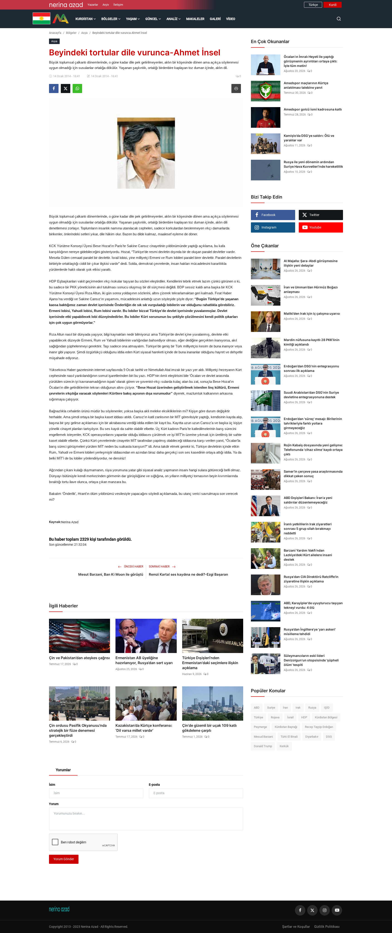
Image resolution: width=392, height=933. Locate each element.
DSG (329, 736)
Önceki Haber (133, 566)
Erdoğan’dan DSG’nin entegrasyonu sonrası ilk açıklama (311, 368)
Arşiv (106, 4)
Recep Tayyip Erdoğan (319, 727)
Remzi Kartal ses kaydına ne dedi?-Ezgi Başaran (188, 574)
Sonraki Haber (159, 566)
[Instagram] (324, 910)
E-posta (154, 784)
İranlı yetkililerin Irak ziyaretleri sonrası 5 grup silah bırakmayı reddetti (308, 528)
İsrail (290, 717)
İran (285, 707)
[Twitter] (312, 910)
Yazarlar (93, 4)
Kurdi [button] (332, 5)
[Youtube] (337, 910)
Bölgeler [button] (109, 19)
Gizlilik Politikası (327, 927)
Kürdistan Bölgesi (326, 717)
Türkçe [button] (313, 5)
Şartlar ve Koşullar (296, 927)
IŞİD (327, 707)
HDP (304, 717)
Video (230, 19)
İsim (52, 784)
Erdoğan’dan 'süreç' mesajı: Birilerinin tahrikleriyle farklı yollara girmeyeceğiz (313, 423)
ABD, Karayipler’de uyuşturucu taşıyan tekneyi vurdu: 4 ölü (313, 605)
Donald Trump (263, 746)
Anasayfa (55, 32)
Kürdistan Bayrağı (286, 727)
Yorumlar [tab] (63, 770)
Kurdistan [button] (84, 19)
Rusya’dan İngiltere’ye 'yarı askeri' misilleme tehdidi (310, 631)
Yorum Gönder (64, 859)
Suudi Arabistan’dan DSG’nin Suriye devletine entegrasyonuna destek (311, 394)
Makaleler (195, 19)
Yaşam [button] (131, 19)
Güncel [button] (151, 19)
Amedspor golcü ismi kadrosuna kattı (313, 109)
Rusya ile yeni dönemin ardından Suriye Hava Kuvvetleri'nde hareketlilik (313, 164)
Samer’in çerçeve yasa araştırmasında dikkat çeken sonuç (313, 473)
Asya (84, 32)
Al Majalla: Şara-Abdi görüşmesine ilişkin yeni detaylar (311, 263)
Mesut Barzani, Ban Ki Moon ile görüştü (110, 574)
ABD (257, 707)
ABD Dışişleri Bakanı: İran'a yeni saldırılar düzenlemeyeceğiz (308, 500)
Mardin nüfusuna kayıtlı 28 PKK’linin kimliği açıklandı (312, 342)
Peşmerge (260, 727)
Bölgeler (71, 32)
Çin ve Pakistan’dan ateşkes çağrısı (79, 658)
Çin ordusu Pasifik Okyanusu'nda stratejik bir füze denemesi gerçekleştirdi (78, 730)
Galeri (215, 19)
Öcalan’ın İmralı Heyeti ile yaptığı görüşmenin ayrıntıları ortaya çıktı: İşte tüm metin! (310, 61)
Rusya (312, 707)
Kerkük (284, 746)
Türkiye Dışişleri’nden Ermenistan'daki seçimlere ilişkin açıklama (210, 663)
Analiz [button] (172, 19)
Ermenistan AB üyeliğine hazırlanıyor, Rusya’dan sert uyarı (144, 660)
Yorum (54, 804)
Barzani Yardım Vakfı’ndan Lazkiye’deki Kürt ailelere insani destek (308, 554)
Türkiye (258, 717)
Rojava (275, 717)
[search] (339, 19)
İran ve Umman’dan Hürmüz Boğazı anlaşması (311, 289)
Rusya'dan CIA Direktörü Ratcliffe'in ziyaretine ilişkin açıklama (311, 579)
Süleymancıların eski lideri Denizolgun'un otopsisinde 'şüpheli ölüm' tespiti (311, 660)
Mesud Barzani (263, 736)
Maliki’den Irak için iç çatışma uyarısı (312, 313)
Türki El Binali (289, 736)
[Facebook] (300, 910)
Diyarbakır (311, 736)
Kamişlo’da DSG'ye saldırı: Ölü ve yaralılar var (309, 138)
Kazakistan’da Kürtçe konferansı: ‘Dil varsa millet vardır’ (143, 728)
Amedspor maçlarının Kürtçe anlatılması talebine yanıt (306, 85)
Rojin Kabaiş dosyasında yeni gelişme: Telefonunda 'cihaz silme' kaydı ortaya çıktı (313, 449)
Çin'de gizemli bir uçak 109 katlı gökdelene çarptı (209, 728)
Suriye (271, 707)
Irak (298, 707)
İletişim (118, 4)
